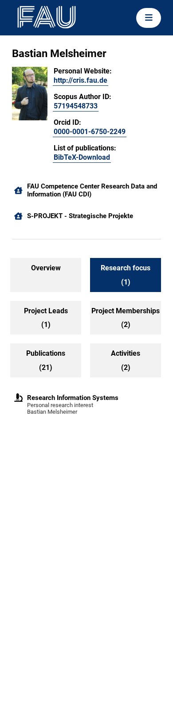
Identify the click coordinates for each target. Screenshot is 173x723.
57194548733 (76, 106)
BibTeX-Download (82, 157)
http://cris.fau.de (80, 80)
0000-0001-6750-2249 (90, 131)
